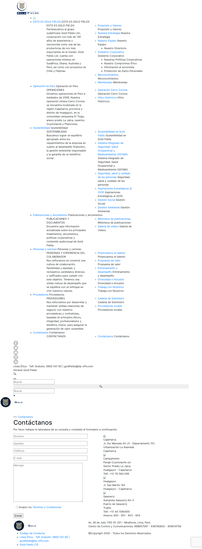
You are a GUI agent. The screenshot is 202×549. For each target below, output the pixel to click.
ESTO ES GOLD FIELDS (47, 21)
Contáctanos (40, 332)
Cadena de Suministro (111, 298)
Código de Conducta (32, 533)
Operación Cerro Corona (112, 89)
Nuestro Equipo (107, 40)
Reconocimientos (108, 74)
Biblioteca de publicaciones (114, 218)
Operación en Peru (44, 86)
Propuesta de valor (109, 260)
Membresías (105, 82)
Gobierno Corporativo (111, 52)
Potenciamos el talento (111, 252)
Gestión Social (106, 199)
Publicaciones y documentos (50, 215)
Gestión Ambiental (109, 207)
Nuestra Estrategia (109, 33)
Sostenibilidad (41, 127)
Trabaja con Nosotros (111, 287)
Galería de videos (108, 226)
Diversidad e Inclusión (111, 279)
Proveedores (40, 294)
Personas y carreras (45, 249)
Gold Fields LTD (29, 544)
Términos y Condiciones (47, 507)
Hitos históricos (107, 97)
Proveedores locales (110, 306)
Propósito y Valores (109, 25)
